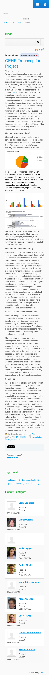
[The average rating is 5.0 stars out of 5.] (8, 458)
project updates (14, 439)
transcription (37, 437)
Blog (19, 22)
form (13, 92)
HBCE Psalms (8, 22)
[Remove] (36, 55)
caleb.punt (14, 480)
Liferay (42, 672)
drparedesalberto (30, 480)
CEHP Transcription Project (23, 63)
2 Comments (21, 436)
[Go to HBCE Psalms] (6, 13)
